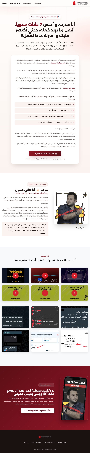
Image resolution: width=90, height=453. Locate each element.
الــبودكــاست (27, 3)
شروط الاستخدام (36, 442)
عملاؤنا (4, 3)
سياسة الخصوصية (49, 442)
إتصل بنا (26, 442)
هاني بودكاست (61, 442)
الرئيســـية (38, 3)
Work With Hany (15, 3)
